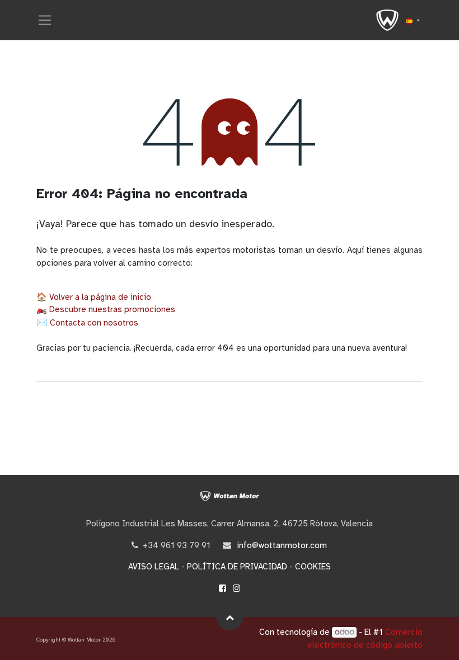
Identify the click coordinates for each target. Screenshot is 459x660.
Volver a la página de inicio (100, 297)
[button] (229, 617)
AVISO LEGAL (153, 567)
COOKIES (313, 567)
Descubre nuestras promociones (112, 309)
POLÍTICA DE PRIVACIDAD (237, 567)
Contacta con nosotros (94, 323)
